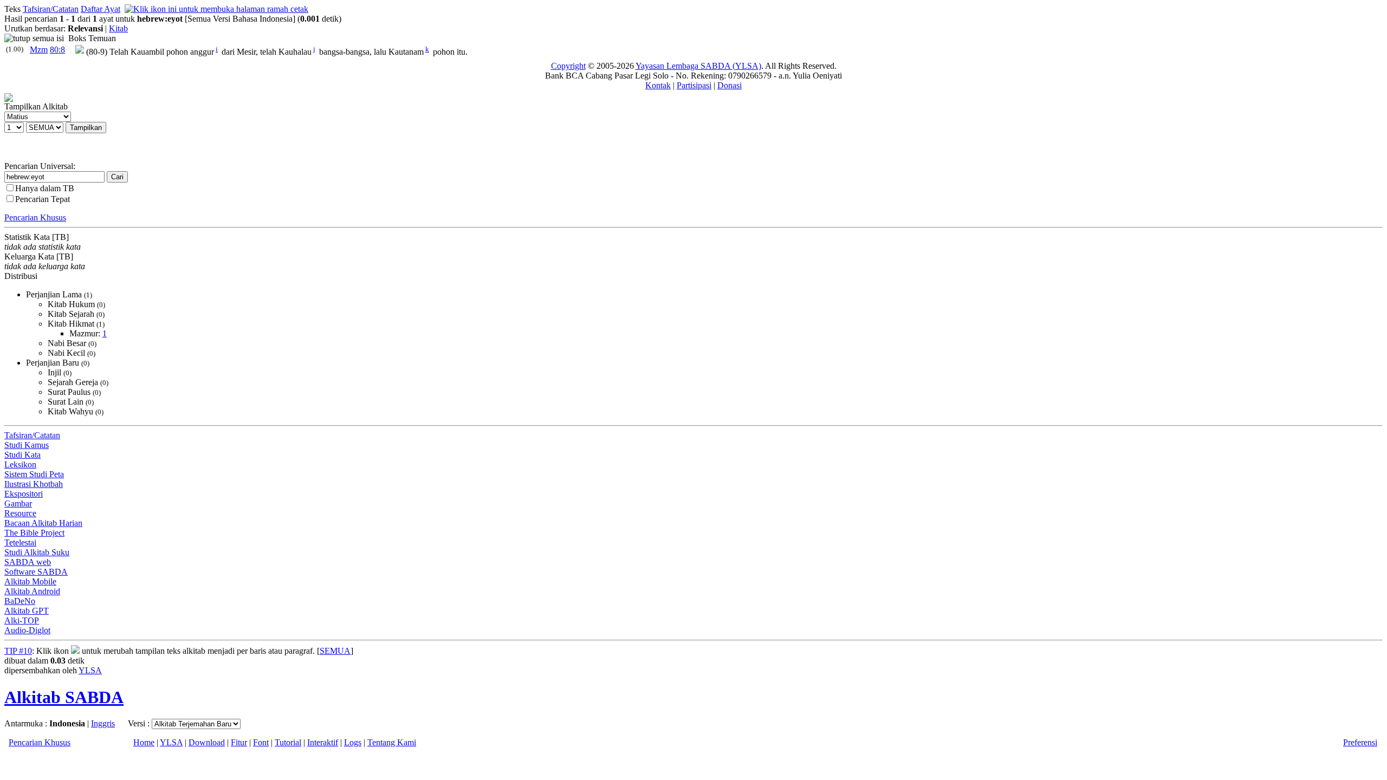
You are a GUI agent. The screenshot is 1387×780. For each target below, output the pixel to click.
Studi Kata (22, 454)
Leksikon (20, 464)
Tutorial (288, 742)
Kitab (118, 28)
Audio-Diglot (27, 630)
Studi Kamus (26, 445)
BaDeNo (19, 601)
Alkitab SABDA (64, 697)
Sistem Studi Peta (34, 474)
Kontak (658, 85)
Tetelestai (20, 542)
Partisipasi (694, 85)
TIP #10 (18, 650)
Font (261, 742)
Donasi (729, 85)
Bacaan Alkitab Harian (43, 523)
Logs (352, 742)
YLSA (90, 670)
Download (207, 742)
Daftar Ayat (100, 9)
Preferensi (1360, 742)
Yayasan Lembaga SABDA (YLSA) (698, 65)
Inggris (103, 723)
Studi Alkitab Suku (36, 552)
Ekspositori (23, 493)
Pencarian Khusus (35, 217)
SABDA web (27, 562)
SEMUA (335, 650)
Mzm (39, 49)
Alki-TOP (21, 620)
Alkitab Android (32, 591)
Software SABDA (36, 571)
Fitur (239, 742)
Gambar (18, 503)
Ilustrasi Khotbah (33, 484)
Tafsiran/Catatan (51, 9)
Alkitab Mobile (30, 581)
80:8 (57, 49)
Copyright (568, 65)
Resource (20, 513)
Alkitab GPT (26, 610)
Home (143, 742)
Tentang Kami (391, 742)
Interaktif (322, 742)
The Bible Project (34, 532)
